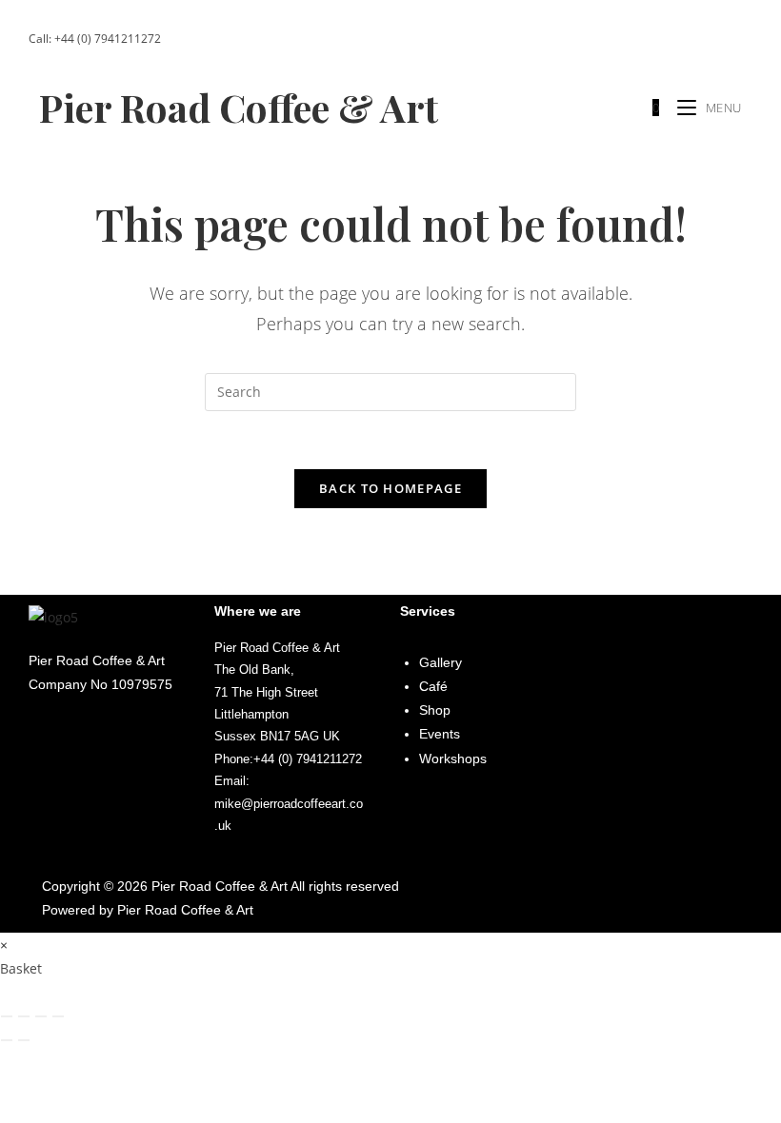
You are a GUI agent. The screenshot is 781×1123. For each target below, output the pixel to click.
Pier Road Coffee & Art (238, 107)
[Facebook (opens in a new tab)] (655, 39)
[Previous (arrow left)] (6, 1040)
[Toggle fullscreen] (23, 1016)
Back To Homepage (390, 488)
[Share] (41, 1016)
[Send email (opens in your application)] (732, 39)
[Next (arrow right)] (23, 1040)
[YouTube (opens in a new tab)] (708, 39)
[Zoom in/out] (6, 1016)
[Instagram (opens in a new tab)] (682, 39)
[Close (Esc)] (58, 1016)
